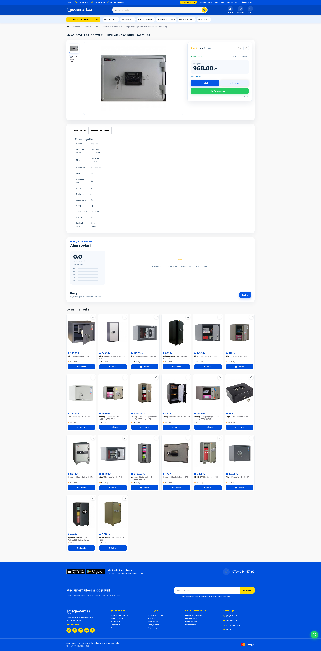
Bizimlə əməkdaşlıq (118, 618)
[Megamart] (80, 10)
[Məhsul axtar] (204, 10)
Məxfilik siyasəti (191, 618)
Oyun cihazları (203, 19)
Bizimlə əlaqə (115, 628)
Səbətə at (234, 83)
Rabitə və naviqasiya (145, 19)
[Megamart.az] (78, 611)
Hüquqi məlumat (191, 622)
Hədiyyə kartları (153, 625)
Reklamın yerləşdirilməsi (119, 615)
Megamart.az (115, 625)
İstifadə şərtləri (190, 625)
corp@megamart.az (73, 624)
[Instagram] (74, 630)
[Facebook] (68, 630)
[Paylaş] (246, 48)
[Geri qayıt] (68, 27)
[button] (250, 10)
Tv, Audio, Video (128, 19)
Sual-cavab (152, 618)
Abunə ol (247, 590)
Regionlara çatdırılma (155, 628)
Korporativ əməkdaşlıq (193, 615)
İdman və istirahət (110, 19)
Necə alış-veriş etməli (155, 615)
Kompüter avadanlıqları (166, 19)
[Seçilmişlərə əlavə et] (239, 48)
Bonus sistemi (153, 622)
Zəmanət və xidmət (100, 130)
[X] (80, 630)
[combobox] (160, 10)
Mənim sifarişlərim (232, 2)
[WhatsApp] (92, 630)
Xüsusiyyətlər (79, 130)
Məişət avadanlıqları (186, 19)
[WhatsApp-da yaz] (314, 634)
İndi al (205, 83)
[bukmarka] (93, 317)
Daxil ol (245, 295)
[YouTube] (86, 630)
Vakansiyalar (115, 622)
